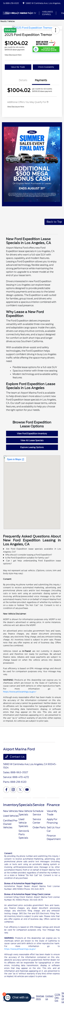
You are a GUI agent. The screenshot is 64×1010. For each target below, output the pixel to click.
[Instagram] (13, 789)
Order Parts (39, 827)
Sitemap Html (40, 997)
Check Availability (46, 67)
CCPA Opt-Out (57, 997)
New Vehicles (10, 811)
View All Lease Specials (32, 440)
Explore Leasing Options (32, 447)
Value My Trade (18, 67)
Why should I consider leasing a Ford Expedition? (28, 555)
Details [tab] (23, 80)
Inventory (11, 805)
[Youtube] (27, 789)
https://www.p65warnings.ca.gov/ (19, 691)
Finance (53, 805)
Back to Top (54, 221)
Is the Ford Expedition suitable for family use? (27, 557)
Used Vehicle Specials (23, 822)
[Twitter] (20, 789)
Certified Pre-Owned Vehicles (10, 824)
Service (38, 805)
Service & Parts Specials (24, 834)
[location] (23, 3)
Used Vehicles (11, 816)
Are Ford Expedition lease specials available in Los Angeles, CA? (32, 550)
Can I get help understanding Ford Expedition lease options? (32, 562)
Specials (25, 805)
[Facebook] (6, 789)
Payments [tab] (41, 80)
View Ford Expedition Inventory (32, 433)
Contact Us (16, 756)
